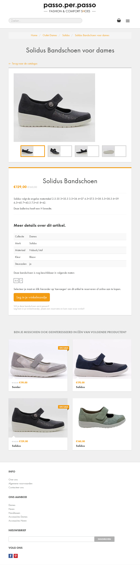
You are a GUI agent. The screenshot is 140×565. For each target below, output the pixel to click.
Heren (12, 509)
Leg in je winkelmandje (32, 297)
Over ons (13, 479)
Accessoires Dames (18, 516)
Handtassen (14, 513)
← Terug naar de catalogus (23, 63)
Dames (12, 505)
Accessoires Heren (18, 520)
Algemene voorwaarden (20, 483)
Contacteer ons (16, 487)
